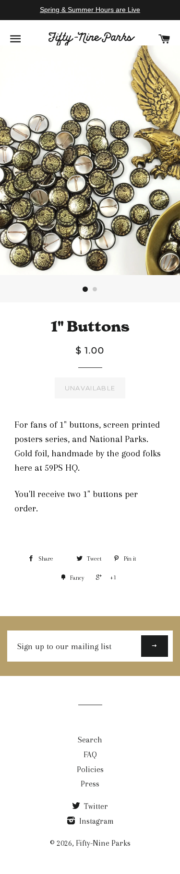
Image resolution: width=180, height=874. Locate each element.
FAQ (90, 754)
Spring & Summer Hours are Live (90, 9)
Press (90, 783)
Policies (90, 769)
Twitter (95, 806)
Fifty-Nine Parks (103, 843)
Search (90, 739)
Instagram (95, 821)
